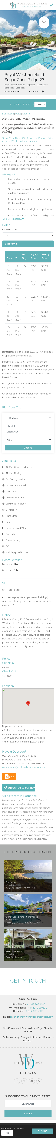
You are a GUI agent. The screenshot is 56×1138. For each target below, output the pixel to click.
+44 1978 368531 (37, 1007)
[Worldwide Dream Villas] (28, 5)
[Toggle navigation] (4, 5)
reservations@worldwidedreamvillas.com (23, 767)
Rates (18, 113)
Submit (28, 1113)
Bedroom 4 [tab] (11, 243)
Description (8, 113)
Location (26, 113)
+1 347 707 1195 (36, 1004)
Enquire (42, 1131)
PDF (11, 777)
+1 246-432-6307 (33, 1011)
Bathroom (34, 91)
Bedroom (9, 91)
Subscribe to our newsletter (21, 787)
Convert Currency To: (12, 229)
